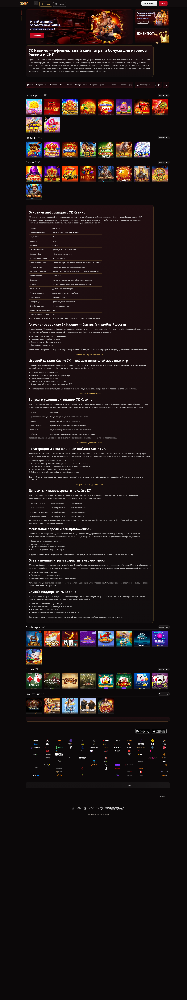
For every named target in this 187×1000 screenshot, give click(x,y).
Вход (163, 3)
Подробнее (37, 35)
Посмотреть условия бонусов (89, 443)
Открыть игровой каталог (90, 393)
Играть (34, 114)
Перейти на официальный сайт (89, 354)
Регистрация (149, 3)
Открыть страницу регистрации (89, 484)
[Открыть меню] (36, 3)
